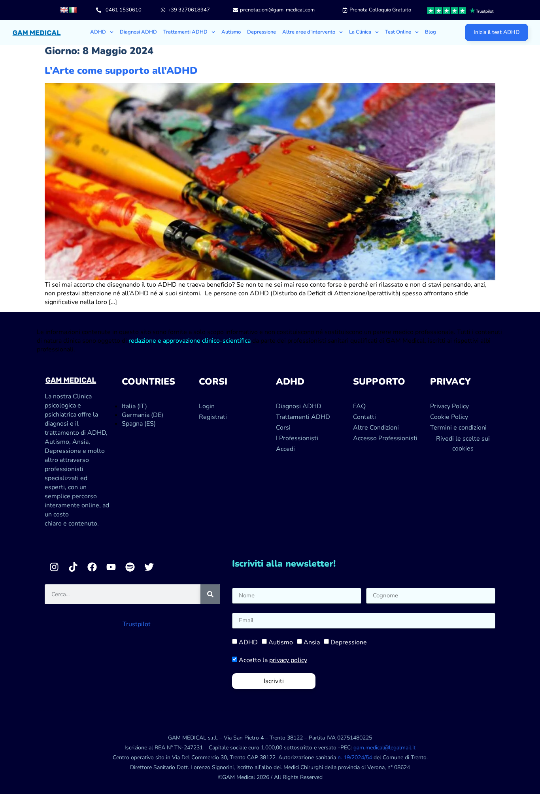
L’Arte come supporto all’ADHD (121, 70)
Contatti (364, 417)
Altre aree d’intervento (308, 32)
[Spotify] (130, 566)
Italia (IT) (134, 406)
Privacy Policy (449, 406)
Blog (430, 32)
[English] (64, 10)
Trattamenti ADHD (185, 32)
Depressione (261, 32)
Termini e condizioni (458, 427)
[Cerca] (210, 594)
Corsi (283, 427)
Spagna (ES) (139, 423)
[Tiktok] (73, 566)
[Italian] (73, 10)
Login (207, 406)
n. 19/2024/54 (355, 757)
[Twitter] (149, 566)
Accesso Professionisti (385, 438)
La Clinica (360, 32)
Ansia (312, 642)
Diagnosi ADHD (138, 32)
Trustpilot (137, 624)
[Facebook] (92, 566)
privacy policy (288, 660)
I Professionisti (297, 438)
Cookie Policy (449, 417)
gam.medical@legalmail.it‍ (384, 747)
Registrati (213, 417)
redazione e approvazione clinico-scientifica (189, 340)
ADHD (248, 642)
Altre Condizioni (376, 427)
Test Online (398, 32)
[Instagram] (54, 566)
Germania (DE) (142, 415)
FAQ (359, 406)
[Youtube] (111, 566)
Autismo (231, 32)
